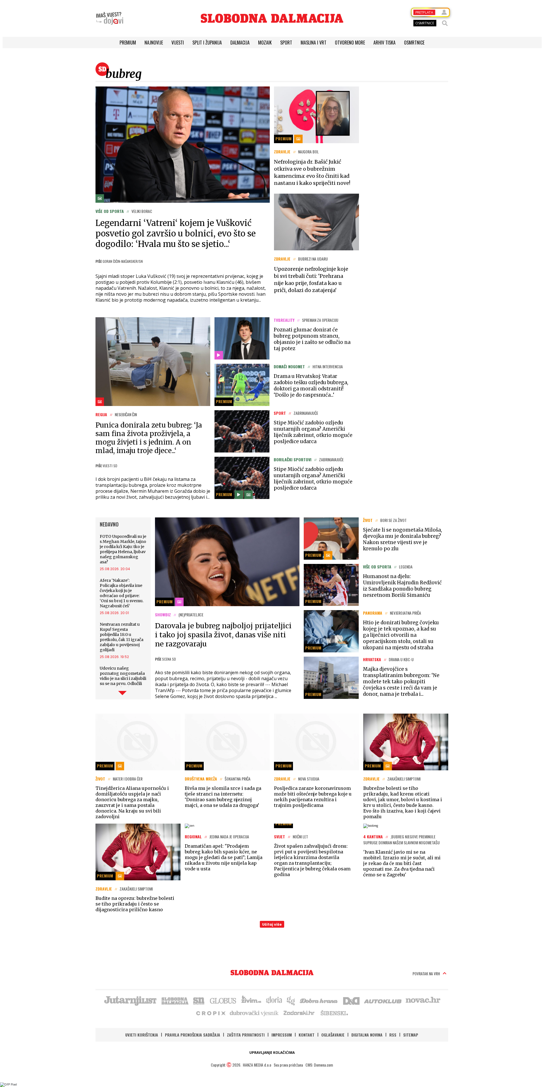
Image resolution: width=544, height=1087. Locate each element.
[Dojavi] (109, 18)
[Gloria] (273, 1000)
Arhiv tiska (384, 42)
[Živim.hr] (251, 1000)
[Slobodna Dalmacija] (272, 18)
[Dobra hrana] (319, 1000)
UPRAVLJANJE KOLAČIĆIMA (272, 1052)
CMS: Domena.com (319, 1065)
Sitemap (410, 1035)
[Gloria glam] (291, 1000)
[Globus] (223, 1000)
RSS (392, 1035)
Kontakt (306, 1035)
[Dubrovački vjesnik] (254, 1012)
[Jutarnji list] (130, 1000)
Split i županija (207, 42)
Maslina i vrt (313, 42)
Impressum (281, 1035)
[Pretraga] (444, 23)
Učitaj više (272, 924)
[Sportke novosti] (198, 1000)
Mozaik (265, 42)
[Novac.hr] (423, 1000)
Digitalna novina (366, 1035)
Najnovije (153, 42)
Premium (128, 42)
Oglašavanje (333, 1035)
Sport (286, 42)
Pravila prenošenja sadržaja (192, 1035)
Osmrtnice (414, 42)
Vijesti (177, 42)
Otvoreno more (350, 42)
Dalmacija (240, 42)
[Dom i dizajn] (351, 1000)
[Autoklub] (383, 1000)
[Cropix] (210, 1012)
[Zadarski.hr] (299, 1012)
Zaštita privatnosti (246, 1035)
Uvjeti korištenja (141, 1035)
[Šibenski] (334, 1012)
